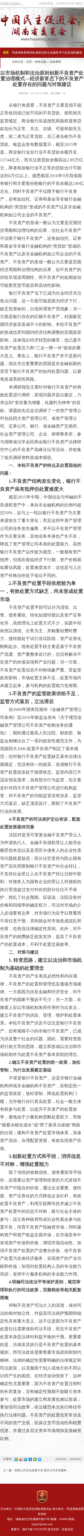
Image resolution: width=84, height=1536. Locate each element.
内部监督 (6, 62)
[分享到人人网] (30, 1459)
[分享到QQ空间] (16, 1459)
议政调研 (55, 61)
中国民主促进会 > (11, 3)
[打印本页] (61, 1459)
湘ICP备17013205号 (34, 1529)
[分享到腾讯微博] (25, 1459)
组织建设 (76, 52)
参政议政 (41, 52)
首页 (6, 52)
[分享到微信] (35, 1459)
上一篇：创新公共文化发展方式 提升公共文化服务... (36, 1470)
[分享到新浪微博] (21, 1459)
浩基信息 (67, 1529)
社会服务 (53, 52)
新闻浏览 (29, 52)
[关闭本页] (75, 1459)
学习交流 (64, 52)
